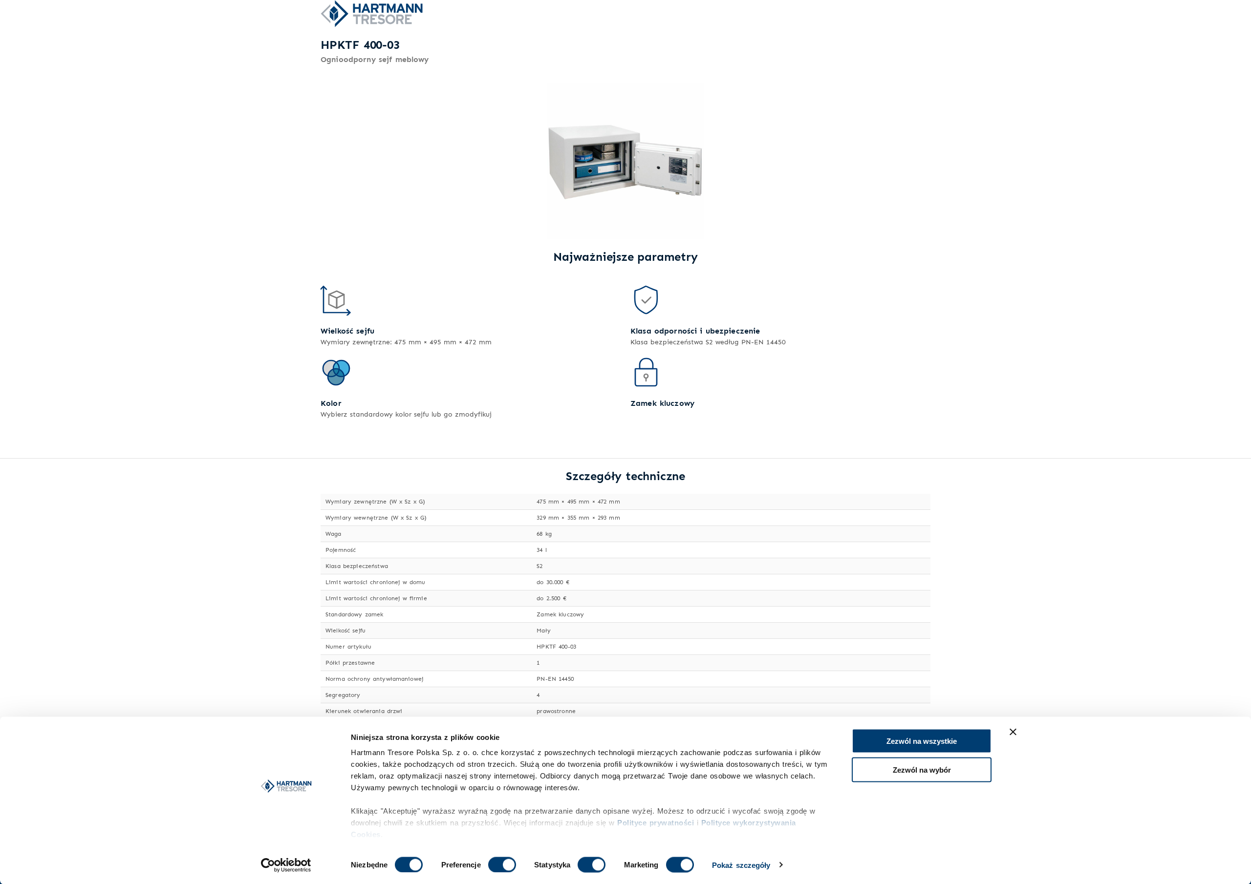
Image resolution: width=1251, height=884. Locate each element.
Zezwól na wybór (922, 769)
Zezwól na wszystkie (921, 741)
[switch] (502, 864)
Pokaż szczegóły (741, 865)
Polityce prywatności (655, 823)
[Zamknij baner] (1013, 732)
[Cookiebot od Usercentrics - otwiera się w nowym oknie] (286, 865)
